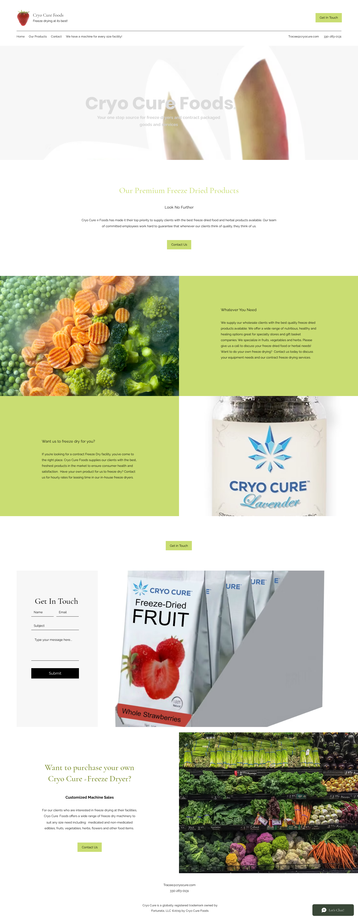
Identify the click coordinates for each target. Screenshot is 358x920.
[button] (179, 244)
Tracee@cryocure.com (303, 36)
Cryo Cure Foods (48, 15)
